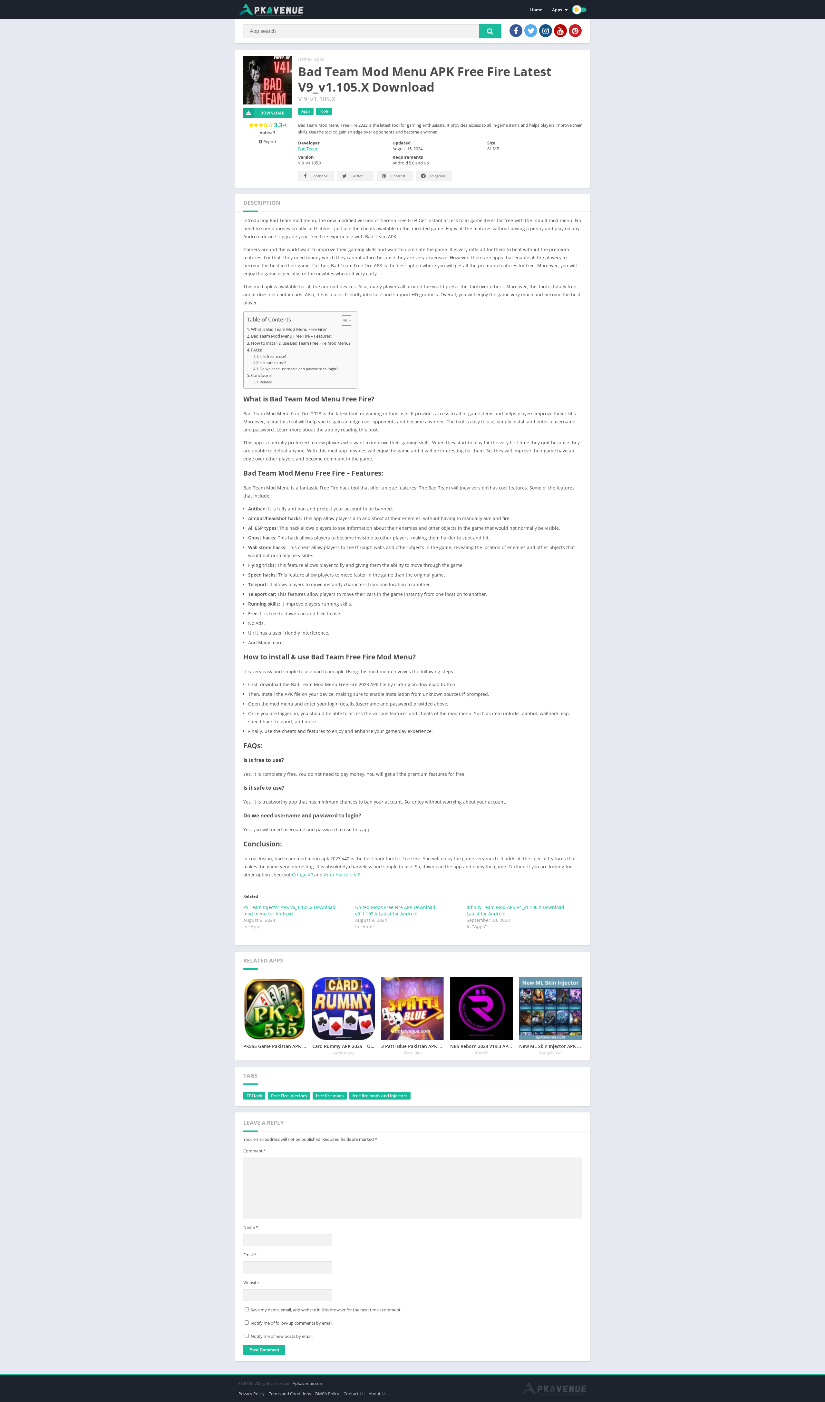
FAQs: (256, 350)
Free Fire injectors (289, 1096)
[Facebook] (516, 30)
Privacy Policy (251, 1394)
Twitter (356, 175)
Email (250, 1255)
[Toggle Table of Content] (343, 320)
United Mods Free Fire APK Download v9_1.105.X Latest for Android (395, 910)
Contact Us (354, 1394)
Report (269, 141)
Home (536, 10)
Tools (324, 111)
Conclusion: (262, 375)
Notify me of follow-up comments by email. (292, 1323)
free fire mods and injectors (380, 1096)
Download (272, 113)
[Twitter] (530, 30)
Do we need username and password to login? (299, 368)
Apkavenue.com (308, 1383)
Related (266, 382)
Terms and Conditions (290, 1394)
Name (250, 1227)
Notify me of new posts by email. (282, 1336)
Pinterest (397, 175)
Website (251, 1282)
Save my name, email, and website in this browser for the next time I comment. (326, 1310)
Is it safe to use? (273, 362)
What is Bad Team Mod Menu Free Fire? (289, 329)
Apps (557, 10)
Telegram (437, 175)
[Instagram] (545, 30)
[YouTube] (560, 30)
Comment (254, 1151)
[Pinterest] (575, 30)
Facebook (319, 175)
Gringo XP (302, 875)
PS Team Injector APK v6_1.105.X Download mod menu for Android (289, 910)
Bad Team (307, 149)
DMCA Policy (327, 1394)
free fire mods (330, 1096)
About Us (377, 1394)
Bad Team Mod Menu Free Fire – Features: (291, 336)
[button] (490, 31)
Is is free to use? (273, 356)
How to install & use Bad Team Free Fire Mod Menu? (301, 343)
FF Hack (254, 1096)
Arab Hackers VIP (342, 875)
